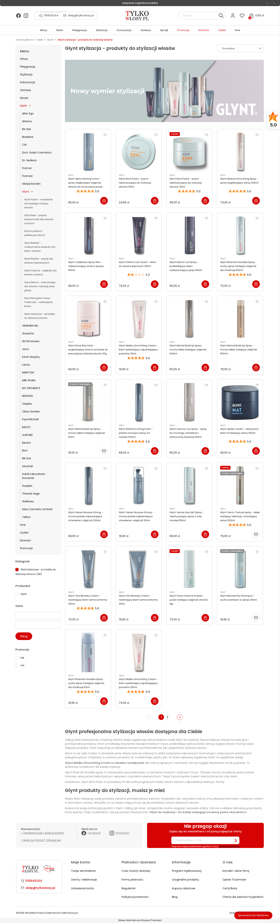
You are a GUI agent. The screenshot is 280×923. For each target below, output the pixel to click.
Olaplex (27, 404)
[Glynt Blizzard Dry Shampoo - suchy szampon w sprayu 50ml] (240, 569)
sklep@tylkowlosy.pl (81, 15)
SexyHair (27, 466)
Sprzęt (24, 98)
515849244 (51, 15)
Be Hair (26, 129)
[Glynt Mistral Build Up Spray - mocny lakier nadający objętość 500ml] (240, 319)
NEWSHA (27, 396)
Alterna (27, 121)
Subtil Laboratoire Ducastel (33, 476)
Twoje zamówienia (83, 871)
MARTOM (28, 372)
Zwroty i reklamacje (84, 879)
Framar (27, 168)
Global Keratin (31, 184)
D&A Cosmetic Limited (37, 509)
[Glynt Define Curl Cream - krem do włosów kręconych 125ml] (138, 235)
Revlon (26, 443)
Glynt (25, 191)
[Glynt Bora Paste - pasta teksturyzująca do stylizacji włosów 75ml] (189, 152)
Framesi (27, 176)
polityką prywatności (229, 846)
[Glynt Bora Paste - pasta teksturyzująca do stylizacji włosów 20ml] (138, 152)
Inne (23, 525)
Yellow (26, 517)
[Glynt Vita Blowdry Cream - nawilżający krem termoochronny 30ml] (138, 569)
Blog (175, 897)
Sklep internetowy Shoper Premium (140, 920)
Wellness (28, 501)
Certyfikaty (229, 888)
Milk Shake (29, 380)
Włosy (24, 59)
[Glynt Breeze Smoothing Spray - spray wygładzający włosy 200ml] (240, 152)
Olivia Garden (31, 411)
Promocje (26, 548)
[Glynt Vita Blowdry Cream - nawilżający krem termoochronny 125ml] (88, 569)
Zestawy (25, 90)
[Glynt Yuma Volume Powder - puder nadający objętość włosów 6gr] (189, 569)
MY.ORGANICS (31, 388)
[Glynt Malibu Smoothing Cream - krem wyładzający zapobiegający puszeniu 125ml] (138, 652)
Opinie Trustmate (234, 879)
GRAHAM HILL (30, 326)
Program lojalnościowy (187, 871)
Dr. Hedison (29, 160)
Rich (25, 450)
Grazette (28, 333)
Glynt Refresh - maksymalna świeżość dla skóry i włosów (39, 247)
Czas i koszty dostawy (136, 871)
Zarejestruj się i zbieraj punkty (43, 833)
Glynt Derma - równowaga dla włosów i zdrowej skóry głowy (39, 286)
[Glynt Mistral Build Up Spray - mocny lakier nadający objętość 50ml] (88, 402)
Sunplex (27, 486)
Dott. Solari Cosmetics (37, 152)
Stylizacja (26, 74)
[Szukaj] (221, 15)
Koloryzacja (27, 82)
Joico (25, 349)
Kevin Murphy (31, 357)
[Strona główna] (137, 15)
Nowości (25, 540)
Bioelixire (27, 137)
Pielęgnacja (27, 67)
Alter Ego (28, 113)
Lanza (26, 365)
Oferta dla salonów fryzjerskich (242, 897)
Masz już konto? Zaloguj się (42, 840)
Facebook (94, 833)
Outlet (24, 533)
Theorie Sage (31, 493)
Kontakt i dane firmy (236, 871)
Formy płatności (132, 879)
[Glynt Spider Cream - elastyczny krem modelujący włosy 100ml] (240, 402)
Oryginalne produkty (185, 879)
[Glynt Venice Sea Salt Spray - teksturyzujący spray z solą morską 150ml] (189, 485)
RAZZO (26, 427)
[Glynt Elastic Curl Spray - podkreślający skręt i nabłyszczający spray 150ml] (189, 235)
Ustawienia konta (82, 888)
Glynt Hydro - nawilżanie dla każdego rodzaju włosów (38, 203)
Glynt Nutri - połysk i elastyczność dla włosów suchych (38, 219)
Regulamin (129, 888)
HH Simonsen (30, 341)
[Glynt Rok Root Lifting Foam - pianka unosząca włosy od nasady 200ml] (138, 402)
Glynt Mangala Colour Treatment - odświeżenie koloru (38, 302)
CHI (24, 145)
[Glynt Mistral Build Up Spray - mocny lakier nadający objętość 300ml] (189, 319)
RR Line (26, 458)
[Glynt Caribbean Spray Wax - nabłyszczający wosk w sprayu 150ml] (88, 235)
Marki (23, 106)
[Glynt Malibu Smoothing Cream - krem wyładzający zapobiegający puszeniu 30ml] (138, 319)
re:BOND (27, 435)
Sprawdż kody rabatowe (253, 915)
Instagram (122, 833)
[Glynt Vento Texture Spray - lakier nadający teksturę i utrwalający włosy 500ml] (240, 485)
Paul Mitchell (30, 419)
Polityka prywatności (135, 897)
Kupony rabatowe (183, 888)
